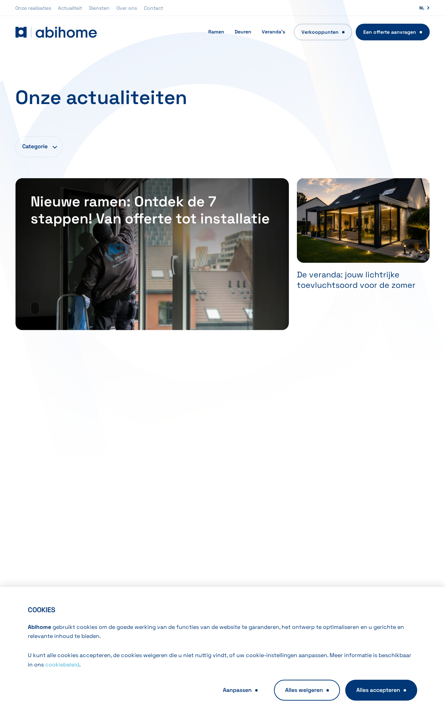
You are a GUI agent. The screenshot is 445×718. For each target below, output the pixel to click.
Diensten (99, 8)
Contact (153, 8)
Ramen (216, 32)
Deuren (243, 32)
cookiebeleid (62, 664)
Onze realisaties (33, 8)
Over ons (126, 8)
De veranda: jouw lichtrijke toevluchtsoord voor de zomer (356, 279)
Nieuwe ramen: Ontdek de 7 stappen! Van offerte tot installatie (150, 210)
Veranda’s (273, 32)
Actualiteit (70, 8)
